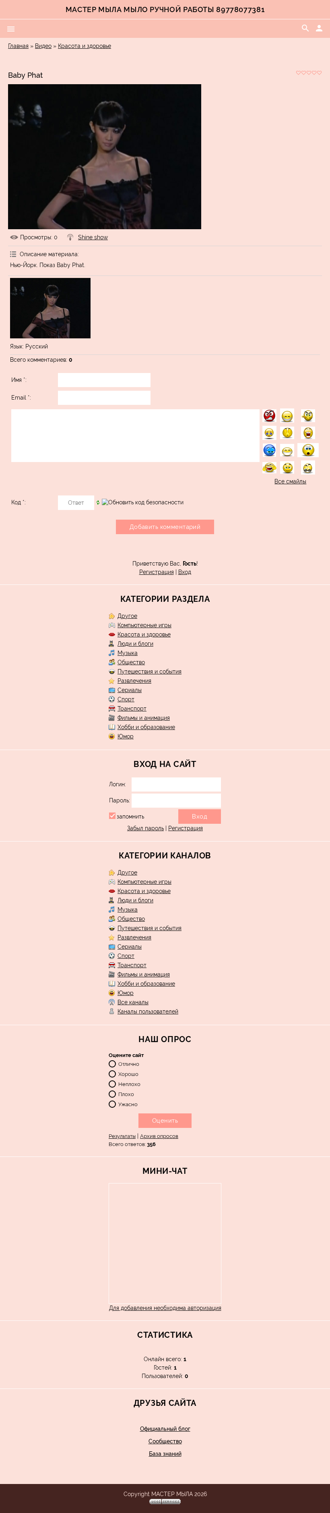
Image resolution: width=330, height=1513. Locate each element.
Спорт (126, 699)
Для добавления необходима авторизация (165, 1308)
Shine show (93, 237)
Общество (131, 662)
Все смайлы (290, 481)
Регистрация (156, 572)
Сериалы (130, 690)
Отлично (128, 1064)
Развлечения (134, 681)
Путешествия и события (150, 671)
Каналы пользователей (148, 1011)
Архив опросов (159, 1136)
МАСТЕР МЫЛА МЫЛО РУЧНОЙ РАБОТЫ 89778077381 (165, 9)
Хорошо (128, 1074)
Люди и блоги (135, 643)
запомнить (130, 816)
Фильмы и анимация (144, 718)
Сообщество (165, 1441)
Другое (127, 616)
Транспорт (132, 708)
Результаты (122, 1136)
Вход (184, 572)
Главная (18, 46)
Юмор (126, 736)
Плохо (126, 1094)
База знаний (165, 1454)
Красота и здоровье (84, 46)
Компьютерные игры (144, 625)
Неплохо (129, 1084)
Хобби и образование (146, 727)
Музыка (128, 653)
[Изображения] (50, 308)
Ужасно (128, 1104)
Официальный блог (165, 1429)
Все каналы (133, 1002)
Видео (43, 46)
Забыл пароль (145, 828)
